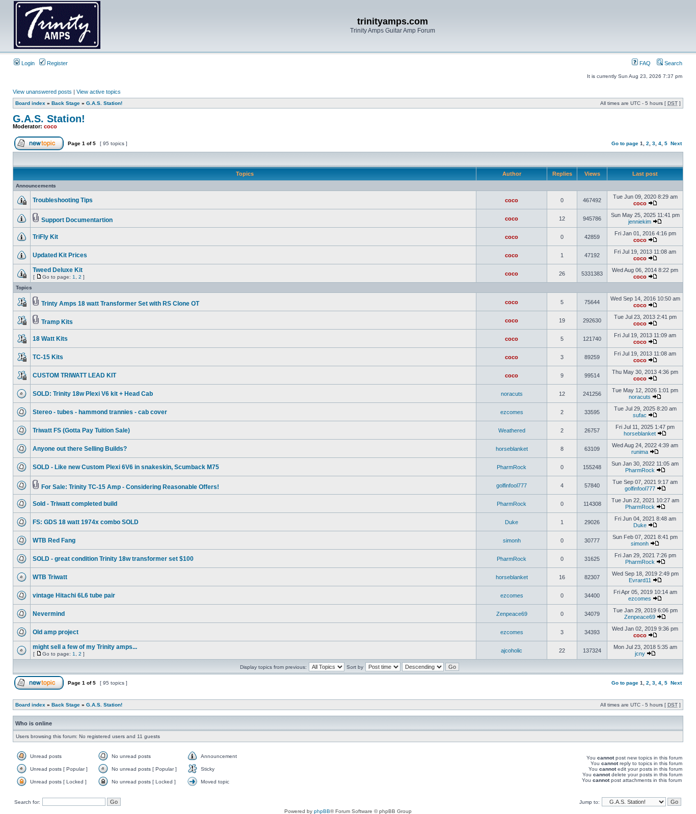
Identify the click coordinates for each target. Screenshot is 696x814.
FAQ (644, 63)
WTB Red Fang (54, 540)
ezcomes (511, 412)
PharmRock (511, 467)
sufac (640, 415)
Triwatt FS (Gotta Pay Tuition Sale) (81, 430)
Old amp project (55, 632)
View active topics (98, 92)
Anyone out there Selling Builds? (80, 448)
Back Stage (65, 103)
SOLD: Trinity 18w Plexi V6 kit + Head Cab (93, 393)
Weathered (511, 430)
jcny (640, 653)
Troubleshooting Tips (63, 200)
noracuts (512, 394)
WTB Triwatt (50, 577)
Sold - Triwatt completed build (75, 503)
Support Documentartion (77, 220)
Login (27, 63)
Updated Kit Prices (60, 255)
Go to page (624, 143)
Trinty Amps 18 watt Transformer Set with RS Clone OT (120, 303)
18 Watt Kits (50, 338)
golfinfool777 (511, 485)
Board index (30, 103)
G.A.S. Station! (104, 103)
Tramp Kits (57, 321)
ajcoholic (511, 650)
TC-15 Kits (48, 357)
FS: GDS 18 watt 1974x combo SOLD (86, 522)
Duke (511, 522)
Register (56, 63)
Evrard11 (640, 580)
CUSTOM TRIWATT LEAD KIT (74, 375)
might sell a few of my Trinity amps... (85, 646)
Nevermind (49, 613)
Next (676, 143)
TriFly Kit (45, 236)
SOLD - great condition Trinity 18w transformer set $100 (113, 558)
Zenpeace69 (511, 614)
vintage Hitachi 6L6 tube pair (74, 595)
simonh (512, 540)
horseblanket (640, 433)
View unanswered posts (42, 92)
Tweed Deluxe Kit (58, 270)
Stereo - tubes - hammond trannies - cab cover (100, 412)
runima (639, 452)
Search (672, 63)
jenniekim (639, 222)
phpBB (322, 811)
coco (50, 126)
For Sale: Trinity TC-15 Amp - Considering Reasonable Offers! (130, 487)
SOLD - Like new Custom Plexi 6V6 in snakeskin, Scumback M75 (126, 467)
